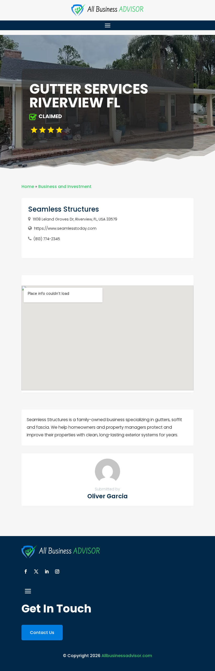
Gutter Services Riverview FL (88, 95)
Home (28, 187)
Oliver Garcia (107, 496)
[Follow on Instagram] (57, 571)
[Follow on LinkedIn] (46, 571)
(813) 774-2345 (47, 239)
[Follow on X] (36, 571)
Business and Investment (65, 187)
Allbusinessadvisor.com (126, 656)
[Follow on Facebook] (26, 571)
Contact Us (42, 633)
